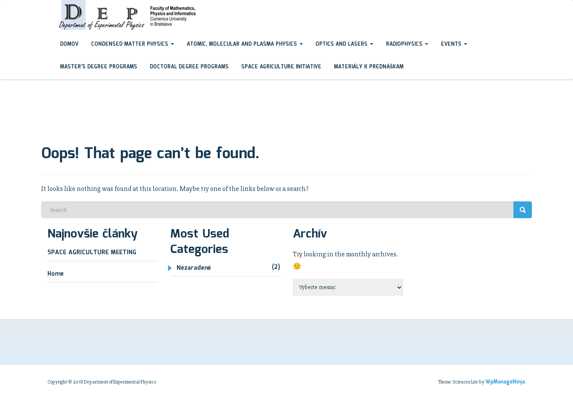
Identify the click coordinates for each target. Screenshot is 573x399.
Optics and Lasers (342, 44)
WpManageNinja (505, 382)
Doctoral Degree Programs (189, 67)
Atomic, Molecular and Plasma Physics (243, 44)
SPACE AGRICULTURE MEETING (91, 252)
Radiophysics (405, 44)
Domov (69, 44)
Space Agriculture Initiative (281, 67)
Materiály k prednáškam (369, 67)
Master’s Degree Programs (98, 67)
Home (55, 274)
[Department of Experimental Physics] (47, 8)
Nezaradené (194, 268)
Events (452, 44)
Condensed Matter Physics (130, 44)
